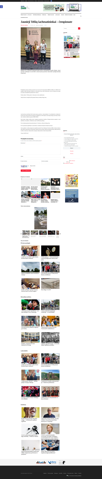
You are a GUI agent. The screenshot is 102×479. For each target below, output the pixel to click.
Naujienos (45, 473)
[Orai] (68, 161)
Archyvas (71, 153)
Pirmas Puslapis (24, 14)
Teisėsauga (44, 14)
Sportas (37, 25)
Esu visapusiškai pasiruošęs (69, 137)
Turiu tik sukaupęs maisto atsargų (70, 140)
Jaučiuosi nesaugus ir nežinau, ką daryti (71, 145)
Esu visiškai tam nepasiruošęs (70, 144)
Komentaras (23, 143)
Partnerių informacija (37, 14)
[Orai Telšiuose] (72, 160)
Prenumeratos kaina (31, 0)
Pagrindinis (22, 0)
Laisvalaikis (57, 14)
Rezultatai (71, 151)
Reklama (35, 0)
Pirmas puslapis (25, 243)
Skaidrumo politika (24, 17)
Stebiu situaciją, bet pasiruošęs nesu (71, 143)
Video (74, 14)
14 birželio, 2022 (32, 25)
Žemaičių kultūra (26, 297)
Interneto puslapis (44, 161)
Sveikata (62, 14)
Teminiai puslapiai (51, 14)
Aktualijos (29, 14)
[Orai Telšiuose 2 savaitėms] (68, 163)
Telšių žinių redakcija (24, 25)
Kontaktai (26, 0)
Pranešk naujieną (46, 0)
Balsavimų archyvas (41, 0)
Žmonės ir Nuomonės (68, 14)
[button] (1, 6)
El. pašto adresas (24, 161)
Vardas (22, 156)
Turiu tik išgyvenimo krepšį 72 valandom (71, 138)
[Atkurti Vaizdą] (28, 165)
